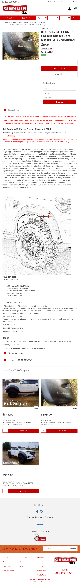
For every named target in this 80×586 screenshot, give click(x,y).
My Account (6, 562)
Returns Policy (41, 570)
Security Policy (41, 575)
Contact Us (74, 2)
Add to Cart (60, 68)
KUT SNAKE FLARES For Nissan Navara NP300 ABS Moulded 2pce (26, 25)
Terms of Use (41, 562)
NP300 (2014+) (43, 23)
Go (74, 18)
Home (6, 23)
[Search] (55, 10)
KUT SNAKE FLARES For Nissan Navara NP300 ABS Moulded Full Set (57, 423)
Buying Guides (65, 2)
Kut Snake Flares (15, 23)
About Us (57, 2)
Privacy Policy (41, 566)
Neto (47, 583)
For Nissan (26, 23)
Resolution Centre (8, 570)
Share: (44, 48)
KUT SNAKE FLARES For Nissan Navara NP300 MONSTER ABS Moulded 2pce (17, 423)
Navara (33, 23)
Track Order (6, 566)
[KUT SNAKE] (36, 408)
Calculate (60, 102)
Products (50, 2)
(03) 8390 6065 (12, 1)
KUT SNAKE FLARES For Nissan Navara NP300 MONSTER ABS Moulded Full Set (17, 484)
